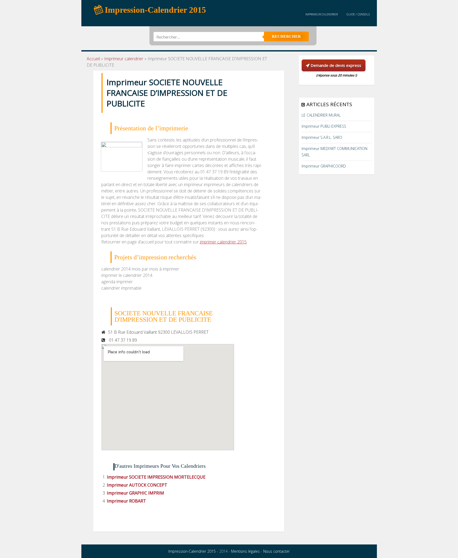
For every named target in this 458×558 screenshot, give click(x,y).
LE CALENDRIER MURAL (321, 115)
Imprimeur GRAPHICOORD (324, 166)
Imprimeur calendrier (321, 14)
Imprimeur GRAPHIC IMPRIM (135, 493)
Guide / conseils (358, 14)
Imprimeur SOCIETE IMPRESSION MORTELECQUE (156, 477)
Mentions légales (245, 551)
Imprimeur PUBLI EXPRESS (324, 126)
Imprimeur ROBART (126, 501)
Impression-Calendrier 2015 (192, 551)
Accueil (93, 59)
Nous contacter (276, 551)
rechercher (286, 36)
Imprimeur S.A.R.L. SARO (322, 137)
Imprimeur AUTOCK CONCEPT (137, 485)
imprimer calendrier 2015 (223, 242)
